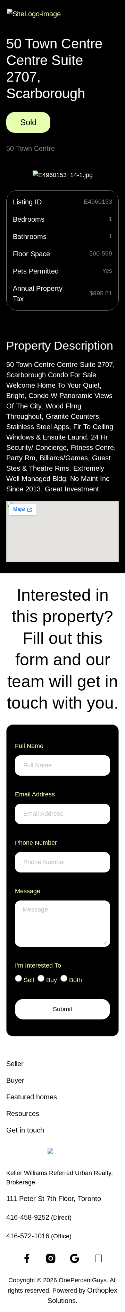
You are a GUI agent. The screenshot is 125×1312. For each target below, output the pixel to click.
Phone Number (36, 842)
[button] (113, 15)
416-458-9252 (27, 1217)
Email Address (35, 794)
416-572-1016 (27, 1236)
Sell (29, 979)
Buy (51, 979)
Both (75, 979)
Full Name (29, 745)
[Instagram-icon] (51, 1258)
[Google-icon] (75, 1258)
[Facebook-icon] (27, 1258)
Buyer (15, 1080)
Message (27, 891)
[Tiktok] (99, 1258)
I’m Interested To (38, 965)
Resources (22, 1113)
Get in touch (25, 1130)
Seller (15, 1064)
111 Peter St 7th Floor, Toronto (53, 1198)
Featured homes (31, 1097)
